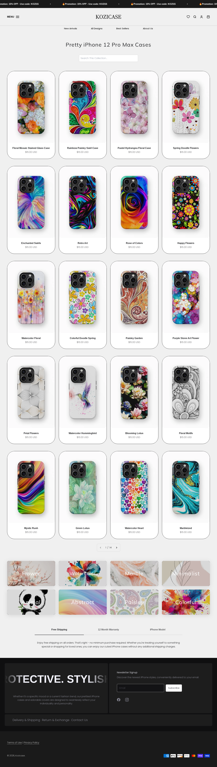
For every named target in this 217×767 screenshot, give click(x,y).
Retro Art (83, 243)
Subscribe (174, 688)
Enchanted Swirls (31, 243)
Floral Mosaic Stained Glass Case (31, 148)
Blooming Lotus (134, 433)
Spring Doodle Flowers (186, 148)
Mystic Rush (31, 528)
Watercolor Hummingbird (83, 433)
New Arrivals (70, 28)
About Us (148, 28)
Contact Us (79, 720)
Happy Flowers (185, 243)
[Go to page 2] (116, 547)
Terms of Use (14, 742)
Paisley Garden (134, 338)
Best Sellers (122, 28)
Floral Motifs (186, 433)
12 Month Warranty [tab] (108, 629)
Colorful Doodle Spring (83, 338)
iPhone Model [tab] (157, 629)
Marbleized (186, 528)
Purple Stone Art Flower (186, 338)
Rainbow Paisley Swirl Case (82, 148)
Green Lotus (83, 528)
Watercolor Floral (31, 338)
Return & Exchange (55, 720)
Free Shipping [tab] (59, 629)
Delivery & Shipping (26, 720)
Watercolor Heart (134, 528)
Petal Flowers (31, 433)
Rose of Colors (134, 243)
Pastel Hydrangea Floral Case (134, 148)
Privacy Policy (31, 742)
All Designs (96, 28)
